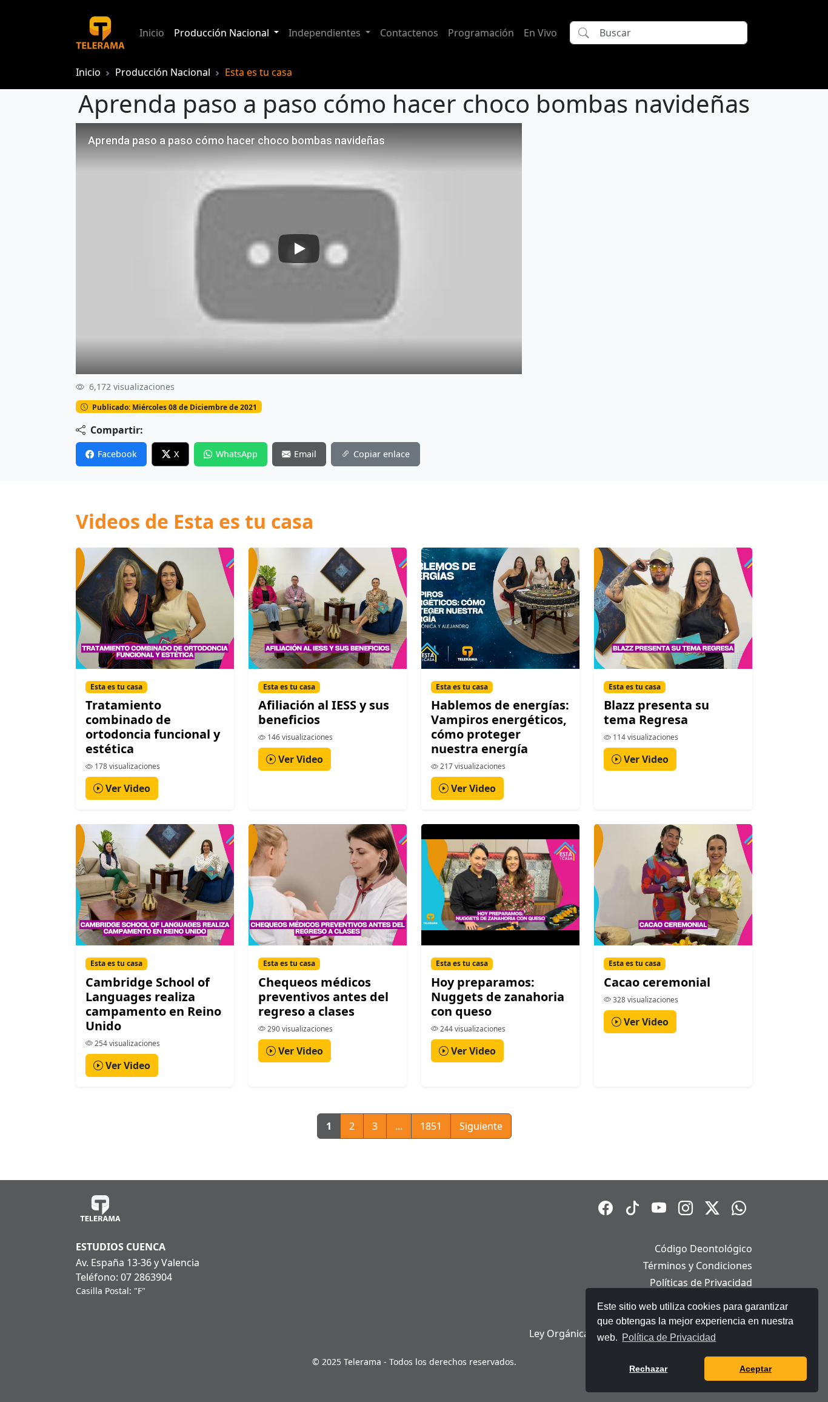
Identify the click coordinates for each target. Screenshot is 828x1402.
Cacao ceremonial (657, 982)
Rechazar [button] (648, 1368)
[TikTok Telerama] (632, 1208)
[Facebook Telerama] (605, 1208)
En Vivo (540, 32)
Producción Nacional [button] (223, 32)
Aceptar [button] (756, 1368)
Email (305, 454)
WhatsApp (237, 454)
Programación (481, 32)
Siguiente (480, 1126)
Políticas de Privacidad (701, 1282)
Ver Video (126, 788)
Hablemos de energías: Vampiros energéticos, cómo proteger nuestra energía (500, 727)
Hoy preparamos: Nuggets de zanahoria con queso (497, 996)
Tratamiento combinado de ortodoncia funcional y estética (152, 727)
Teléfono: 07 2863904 (124, 1277)
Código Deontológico (703, 1248)
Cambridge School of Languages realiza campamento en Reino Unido (153, 1004)
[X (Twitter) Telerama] (712, 1208)
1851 (431, 1126)
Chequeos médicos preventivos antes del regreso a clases (323, 996)
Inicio (151, 32)
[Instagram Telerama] (685, 1208)
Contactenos (409, 32)
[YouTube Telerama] (659, 1208)
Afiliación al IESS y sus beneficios (323, 712)
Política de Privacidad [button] (669, 1337)
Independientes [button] (326, 32)
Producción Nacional (162, 72)
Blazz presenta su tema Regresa (656, 712)
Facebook (117, 454)
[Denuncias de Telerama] (739, 1208)
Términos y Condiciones (697, 1265)
